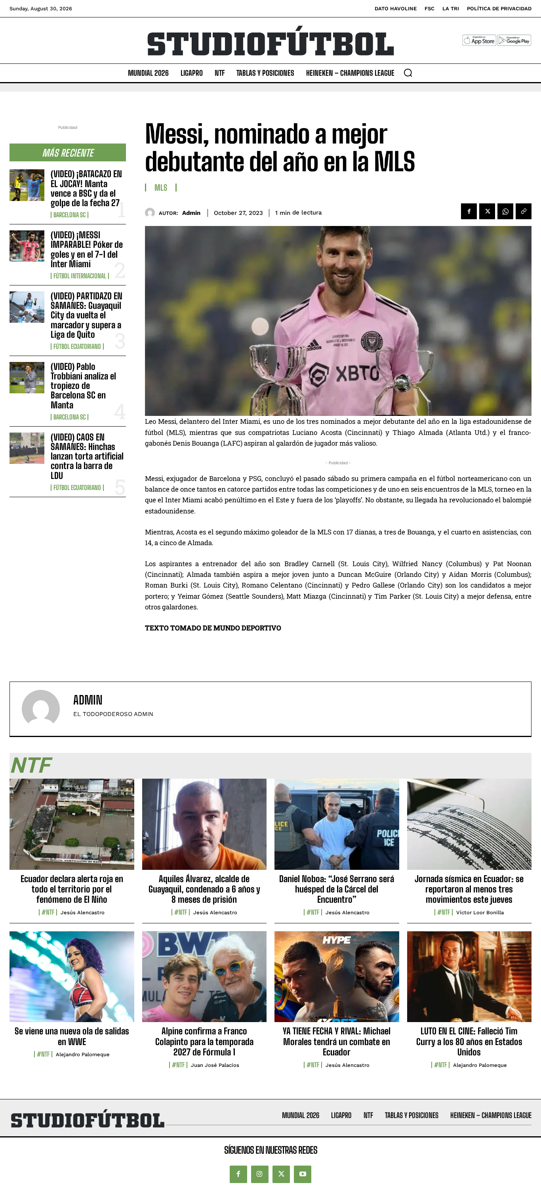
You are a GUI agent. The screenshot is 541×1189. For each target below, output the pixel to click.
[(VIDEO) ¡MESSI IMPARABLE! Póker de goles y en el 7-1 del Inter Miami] (27, 246)
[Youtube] (302, 1174)
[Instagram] (260, 1174)
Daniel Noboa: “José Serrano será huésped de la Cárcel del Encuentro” (336, 889)
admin (191, 212)
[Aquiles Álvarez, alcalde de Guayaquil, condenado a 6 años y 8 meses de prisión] (204, 829)
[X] (487, 211)
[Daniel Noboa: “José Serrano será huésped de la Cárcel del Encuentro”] (336, 829)
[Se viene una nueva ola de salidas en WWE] (72, 981)
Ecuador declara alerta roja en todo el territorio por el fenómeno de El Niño (72, 889)
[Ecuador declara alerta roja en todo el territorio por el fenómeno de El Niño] (72, 829)
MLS (161, 187)
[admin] (152, 213)
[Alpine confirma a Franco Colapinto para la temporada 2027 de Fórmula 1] (204, 981)
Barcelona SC (69, 215)
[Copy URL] (523, 211)
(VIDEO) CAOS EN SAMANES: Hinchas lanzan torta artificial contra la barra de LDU (87, 456)
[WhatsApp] (505, 211)
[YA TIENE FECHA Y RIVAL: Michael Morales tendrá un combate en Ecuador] (336, 981)
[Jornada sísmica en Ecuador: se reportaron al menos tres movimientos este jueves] (469, 829)
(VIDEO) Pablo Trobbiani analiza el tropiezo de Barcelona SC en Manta (83, 385)
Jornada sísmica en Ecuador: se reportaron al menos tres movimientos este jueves (469, 889)
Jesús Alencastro (83, 912)
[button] (407, 72)
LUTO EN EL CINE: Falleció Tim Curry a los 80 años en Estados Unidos (469, 1041)
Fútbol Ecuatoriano (77, 346)
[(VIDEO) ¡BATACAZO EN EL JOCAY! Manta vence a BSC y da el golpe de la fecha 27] (27, 185)
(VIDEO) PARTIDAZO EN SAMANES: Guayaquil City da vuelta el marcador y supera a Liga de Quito (86, 315)
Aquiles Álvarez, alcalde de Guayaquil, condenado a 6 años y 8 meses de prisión (204, 889)
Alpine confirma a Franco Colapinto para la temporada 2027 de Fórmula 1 (204, 1041)
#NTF (48, 912)
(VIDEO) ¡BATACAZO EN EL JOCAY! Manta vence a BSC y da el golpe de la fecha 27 (86, 188)
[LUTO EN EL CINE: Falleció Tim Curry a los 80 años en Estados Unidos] (469, 981)
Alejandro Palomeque (83, 1054)
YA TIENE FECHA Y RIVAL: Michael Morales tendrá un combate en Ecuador (337, 1041)
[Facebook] (469, 211)
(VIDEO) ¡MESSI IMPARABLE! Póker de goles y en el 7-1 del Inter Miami (87, 249)
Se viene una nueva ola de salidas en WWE (72, 1036)
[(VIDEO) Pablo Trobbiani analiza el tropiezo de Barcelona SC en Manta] (27, 377)
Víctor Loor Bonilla (480, 912)
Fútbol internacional (79, 276)
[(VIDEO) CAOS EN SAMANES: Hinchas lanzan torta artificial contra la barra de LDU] (27, 448)
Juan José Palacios (215, 1065)
